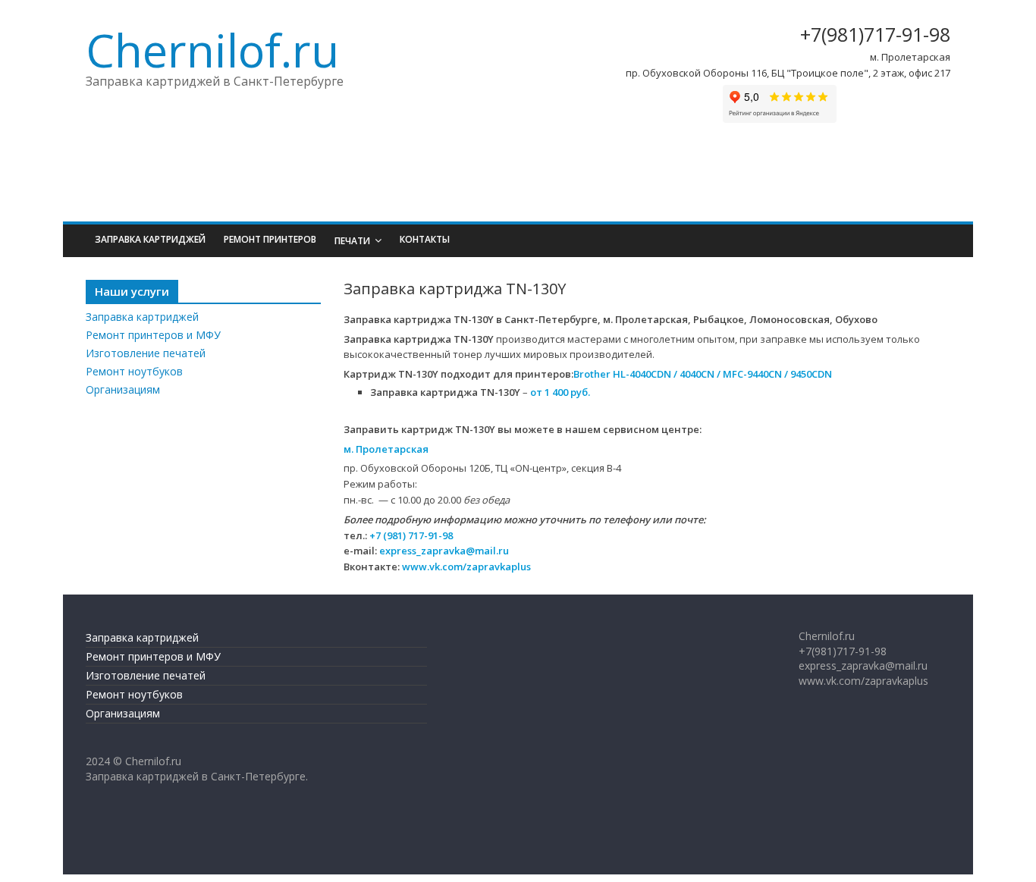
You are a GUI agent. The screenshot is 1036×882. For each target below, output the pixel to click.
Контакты (425, 239)
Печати (352, 240)
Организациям (123, 389)
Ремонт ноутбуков (134, 371)
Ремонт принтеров (270, 239)
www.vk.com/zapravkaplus (466, 566)
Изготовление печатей (146, 353)
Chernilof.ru (212, 50)
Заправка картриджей (150, 239)
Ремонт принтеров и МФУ (153, 335)
